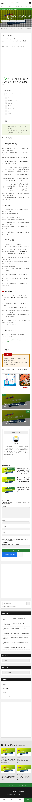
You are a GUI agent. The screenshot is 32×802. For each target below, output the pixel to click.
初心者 (17, 6)
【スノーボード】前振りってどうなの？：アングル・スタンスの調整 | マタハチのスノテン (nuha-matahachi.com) (16, 342)
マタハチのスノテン (20, 794)
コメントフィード (7, 692)
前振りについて (10, 111)
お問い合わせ (22, 791)
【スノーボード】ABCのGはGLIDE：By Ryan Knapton (14, 647)
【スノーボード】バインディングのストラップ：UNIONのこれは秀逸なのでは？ (8, 760)
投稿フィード (6, 688)
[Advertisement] (16, 60)
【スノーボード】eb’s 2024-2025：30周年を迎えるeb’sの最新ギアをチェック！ (15, 638)
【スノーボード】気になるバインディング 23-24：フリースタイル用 (8, 778)
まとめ (8, 113)
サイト (3, 532)
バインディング (11, 6)
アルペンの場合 (10, 105)
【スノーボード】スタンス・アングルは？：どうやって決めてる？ (15, 94)
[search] (28, 603)
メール (4, 526)
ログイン (5, 684)
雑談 (8, 606)
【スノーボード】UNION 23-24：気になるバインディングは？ (23, 760)
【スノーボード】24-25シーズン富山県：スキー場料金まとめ (16, 633)
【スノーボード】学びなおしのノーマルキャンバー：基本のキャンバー (15, 643)
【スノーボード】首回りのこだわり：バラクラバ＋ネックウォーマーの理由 (15, 624)
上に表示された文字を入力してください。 (11, 544)
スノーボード (10, 28)
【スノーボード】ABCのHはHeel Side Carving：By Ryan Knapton (14, 629)
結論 (8, 98)
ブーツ (5, 6)
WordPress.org (6, 696)
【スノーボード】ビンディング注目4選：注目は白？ (23, 489)
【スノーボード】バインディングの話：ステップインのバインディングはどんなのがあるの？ (23, 471)
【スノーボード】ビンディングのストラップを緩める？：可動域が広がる (23, 479)
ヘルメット (13, 606)
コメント (4, 506)
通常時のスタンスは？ (11, 100)
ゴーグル (27, 6)
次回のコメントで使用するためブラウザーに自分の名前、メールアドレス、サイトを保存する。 (15, 540)
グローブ (22, 6)
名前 (3, 520)
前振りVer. (9, 103)
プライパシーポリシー (11, 791)
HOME (3, 28)
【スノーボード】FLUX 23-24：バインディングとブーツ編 (23, 778)
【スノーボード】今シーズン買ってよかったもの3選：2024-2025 (16, 619)
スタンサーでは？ (10, 108)
